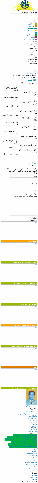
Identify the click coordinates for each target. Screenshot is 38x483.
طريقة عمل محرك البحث (29, 22)
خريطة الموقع (33, 471)
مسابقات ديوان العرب (30, 464)
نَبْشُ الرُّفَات (33, 420)
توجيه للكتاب (31, 41)
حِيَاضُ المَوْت (33, 431)
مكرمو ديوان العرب (31, 462)
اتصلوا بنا (34, 475)
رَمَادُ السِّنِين (33, 427)
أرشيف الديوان (32, 468)
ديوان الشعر (31, 28)
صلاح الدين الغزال (27, 77)
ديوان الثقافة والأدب (29, 30)
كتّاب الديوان (33, 479)
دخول (35, 466)
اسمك (35, 176)
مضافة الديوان (30, 33)
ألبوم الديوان (33, 455)
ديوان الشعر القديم (31, 460)
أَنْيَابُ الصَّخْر (33, 425)
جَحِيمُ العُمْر (33, 422)
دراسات (34, 451)
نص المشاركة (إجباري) (31, 193)
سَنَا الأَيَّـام (34, 429)
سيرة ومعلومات (32, 453)
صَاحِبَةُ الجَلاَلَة (33, 416)
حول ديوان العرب (32, 477)
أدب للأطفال (33, 458)
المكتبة (33, 37)
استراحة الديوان (30, 35)
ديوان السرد (31, 26)
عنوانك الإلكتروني (32, 183)
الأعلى (36, 449)
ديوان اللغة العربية (29, 39)
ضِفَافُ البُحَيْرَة (32, 418)
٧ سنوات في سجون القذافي (28, 414)
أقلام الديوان (31, 24)
